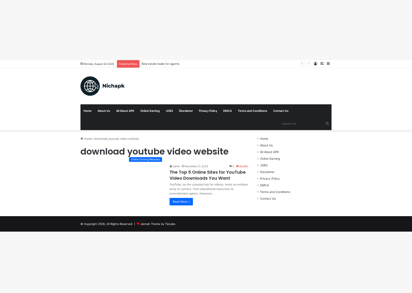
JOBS (169, 110)
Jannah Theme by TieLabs (157, 224)
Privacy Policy (208, 110)
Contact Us (280, 110)
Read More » (181, 201)
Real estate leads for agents (160, 63)
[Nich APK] (102, 86)
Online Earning (150, 110)
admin (176, 166)
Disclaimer (186, 110)
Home (87, 110)
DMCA (227, 110)
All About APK (125, 110)
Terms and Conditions (252, 110)
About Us (104, 110)
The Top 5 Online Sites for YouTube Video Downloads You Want (208, 175)
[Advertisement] (129, 30)
